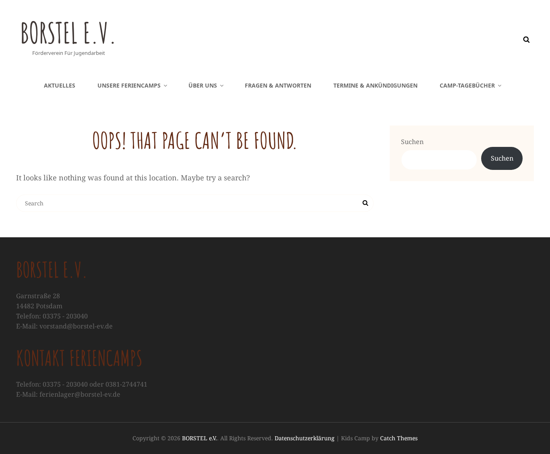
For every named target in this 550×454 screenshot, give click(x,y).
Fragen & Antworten (278, 85)
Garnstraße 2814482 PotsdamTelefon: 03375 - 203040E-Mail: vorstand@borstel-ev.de (64, 311)
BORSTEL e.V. (68, 32)
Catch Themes (399, 438)
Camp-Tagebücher (467, 85)
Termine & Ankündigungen (375, 85)
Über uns (202, 85)
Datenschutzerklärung (305, 438)
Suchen (412, 141)
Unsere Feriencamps (129, 85)
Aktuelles (59, 85)
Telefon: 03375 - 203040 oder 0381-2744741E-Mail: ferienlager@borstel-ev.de (81, 389)
